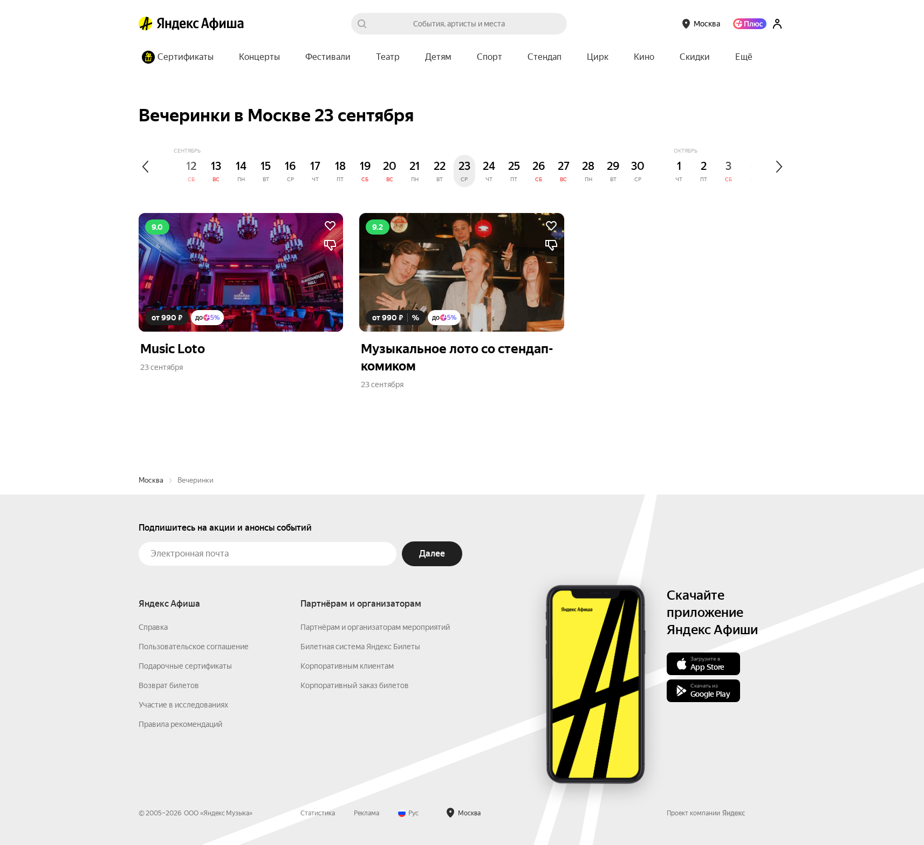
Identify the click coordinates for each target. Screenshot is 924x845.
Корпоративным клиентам (347, 666)
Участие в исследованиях (183, 704)
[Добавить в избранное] (330, 225)
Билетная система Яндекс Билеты (360, 646)
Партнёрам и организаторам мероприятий (375, 627)
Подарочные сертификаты (185, 666)
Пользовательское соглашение (194, 646)
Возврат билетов (169, 685)
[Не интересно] (330, 245)
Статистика (317, 813)
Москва (151, 480)
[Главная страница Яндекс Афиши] (146, 24)
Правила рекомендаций (180, 724)
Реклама (366, 813)
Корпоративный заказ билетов (354, 685)
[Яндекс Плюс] (749, 23)
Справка (153, 627)
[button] (744, 57)
